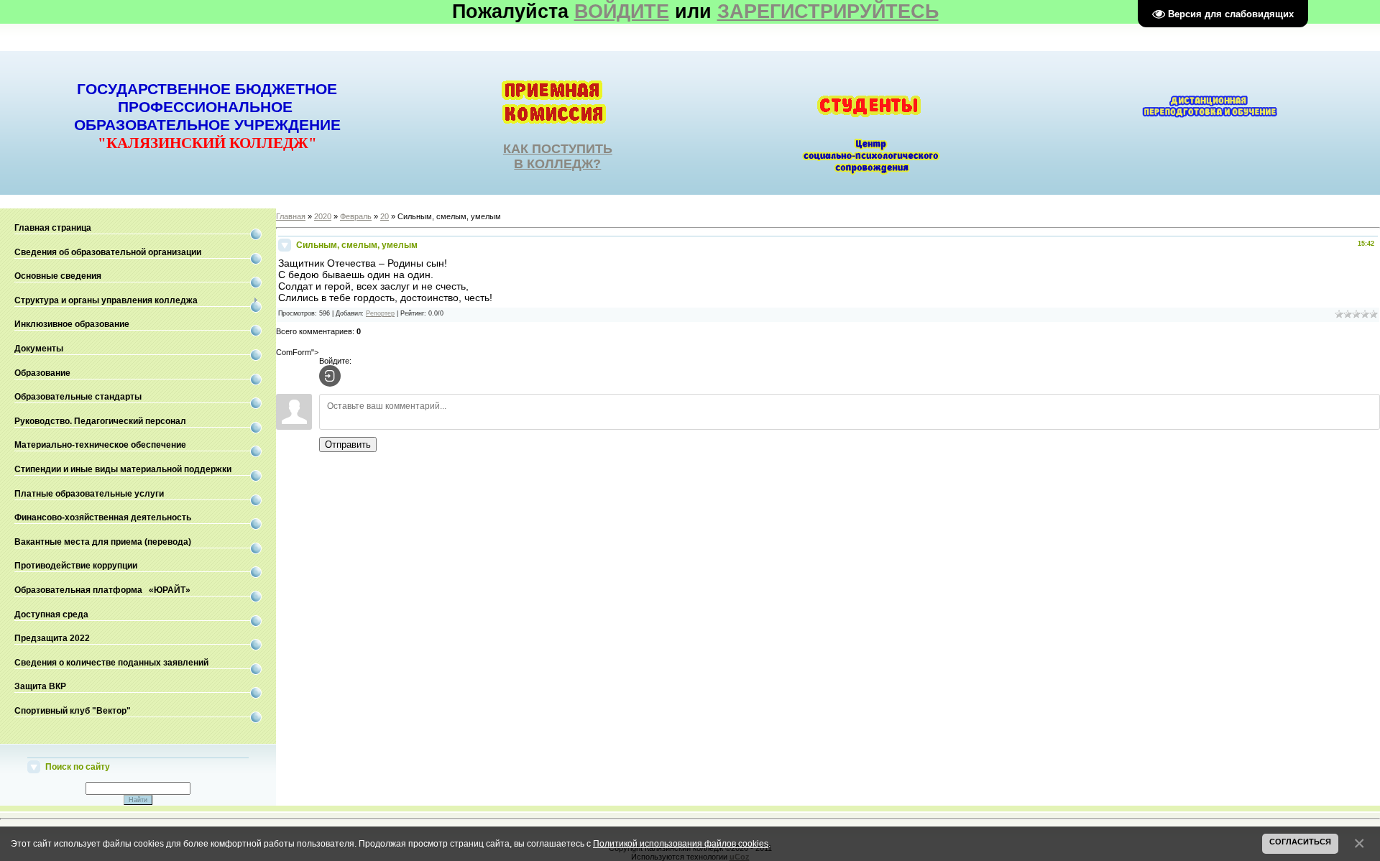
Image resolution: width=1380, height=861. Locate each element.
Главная (290, 216)
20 (384, 216)
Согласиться (1300, 841)
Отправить (348, 444)
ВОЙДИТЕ (621, 11)
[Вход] (330, 376)
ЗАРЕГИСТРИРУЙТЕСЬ (828, 11)
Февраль (356, 216)
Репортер (380, 313)
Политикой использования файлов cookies (680, 843)
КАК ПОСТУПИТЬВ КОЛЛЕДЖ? (557, 156)
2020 (322, 216)
